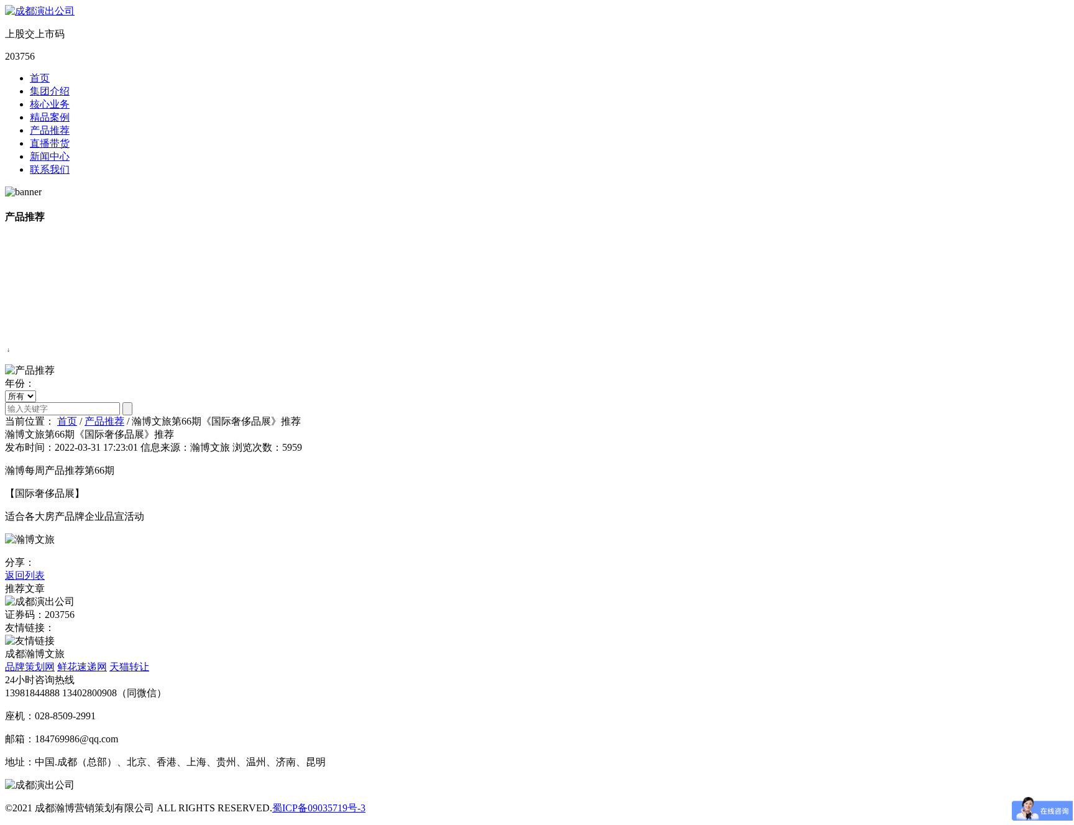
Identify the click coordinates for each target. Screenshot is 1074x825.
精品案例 (50, 117)
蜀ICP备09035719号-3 (318, 808)
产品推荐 (50, 130)
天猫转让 (129, 666)
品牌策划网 (30, 666)
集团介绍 (50, 91)
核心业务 (50, 104)
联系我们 (50, 169)
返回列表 (25, 575)
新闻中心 (50, 156)
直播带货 (50, 143)
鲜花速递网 (82, 666)
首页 (40, 78)
